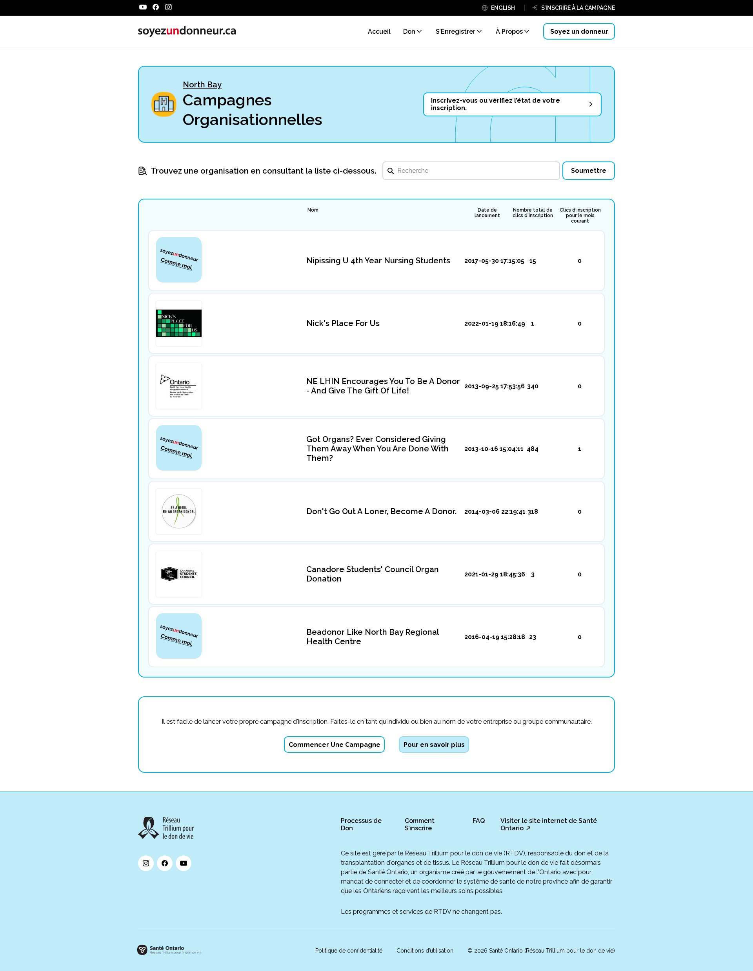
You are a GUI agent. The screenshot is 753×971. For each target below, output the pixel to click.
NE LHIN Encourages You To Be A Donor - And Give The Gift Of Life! (383, 386)
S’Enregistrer (455, 31)
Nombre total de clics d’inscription (533, 212)
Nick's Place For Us (343, 323)
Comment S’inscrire (420, 824)
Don (409, 31)
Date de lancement (487, 212)
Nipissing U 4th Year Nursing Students (378, 260)
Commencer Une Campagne (334, 744)
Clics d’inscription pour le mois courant (580, 215)
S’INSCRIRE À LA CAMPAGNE (578, 8)
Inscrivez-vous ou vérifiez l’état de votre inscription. (495, 104)
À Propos (509, 31)
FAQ (479, 820)
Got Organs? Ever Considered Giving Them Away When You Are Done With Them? (377, 449)
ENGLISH (503, 8)
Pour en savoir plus (434, 744)
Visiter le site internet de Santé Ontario (548, 824)
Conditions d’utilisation (425, 950)
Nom (312, 210)
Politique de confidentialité (348, 950)
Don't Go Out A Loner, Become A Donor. (381, 511)
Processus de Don (361, 824)
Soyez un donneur (579, 31)
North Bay (202, 84)
